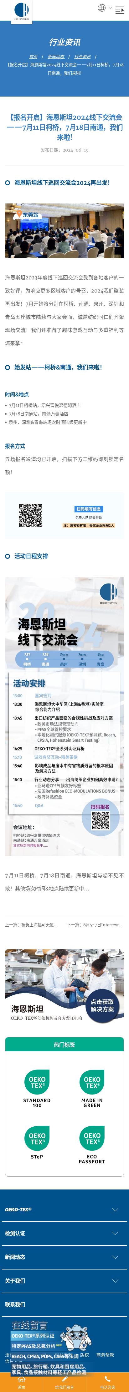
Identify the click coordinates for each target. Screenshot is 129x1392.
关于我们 (15, 1281)
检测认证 (15, 1233)
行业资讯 (82, 56)
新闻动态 (56, 56)
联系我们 (15, 1305)
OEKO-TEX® (18, 1210)
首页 (33, 56)
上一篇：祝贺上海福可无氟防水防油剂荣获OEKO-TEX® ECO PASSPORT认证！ (33, 925)
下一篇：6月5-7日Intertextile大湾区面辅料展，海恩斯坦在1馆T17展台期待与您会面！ (95, 925)
